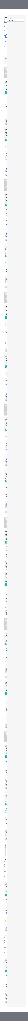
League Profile (12, 18)
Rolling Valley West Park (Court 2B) (6, 170)
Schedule (11, 20)
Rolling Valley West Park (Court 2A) (6, 118)
